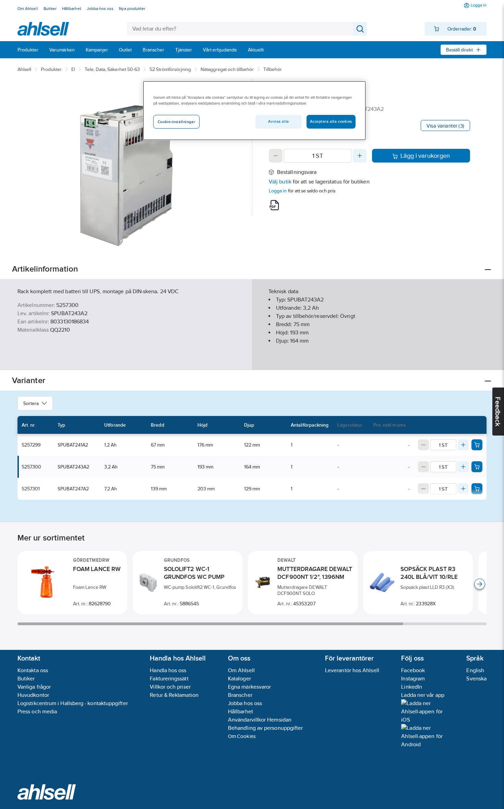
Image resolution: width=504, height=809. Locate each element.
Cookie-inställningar (176, 122)
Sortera (31, 403)
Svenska (476, 678)
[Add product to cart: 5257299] (476, 444)
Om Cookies (242, 736)
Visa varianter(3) (445, 126)
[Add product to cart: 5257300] (476, 466)
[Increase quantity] (360, 156)
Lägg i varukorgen (425, 155)
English (475, 670)
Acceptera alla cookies (331, 121)
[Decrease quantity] (276, 156)
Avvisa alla (278, 121)
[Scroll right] (479, 584)
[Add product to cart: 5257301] (476, 488)
